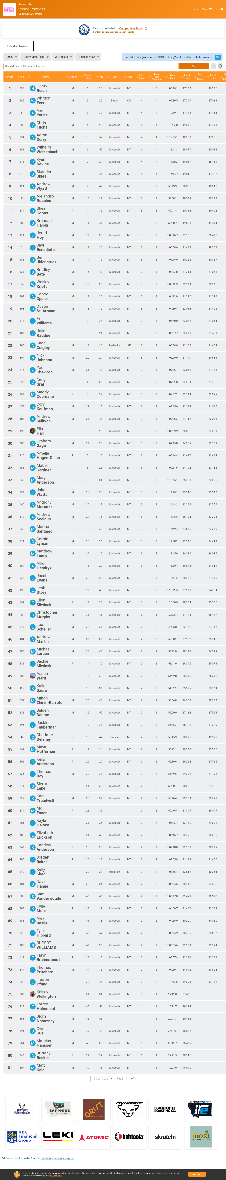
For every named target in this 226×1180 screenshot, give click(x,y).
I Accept (197, 1174)
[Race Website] (10, 9)
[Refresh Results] (220, 66)
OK (218, 57)
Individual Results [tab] (17, 46)
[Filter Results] (213, 66)
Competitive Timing (131, 28)
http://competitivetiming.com (57, 1158)
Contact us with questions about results (113, 32)
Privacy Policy (55, 1175)
